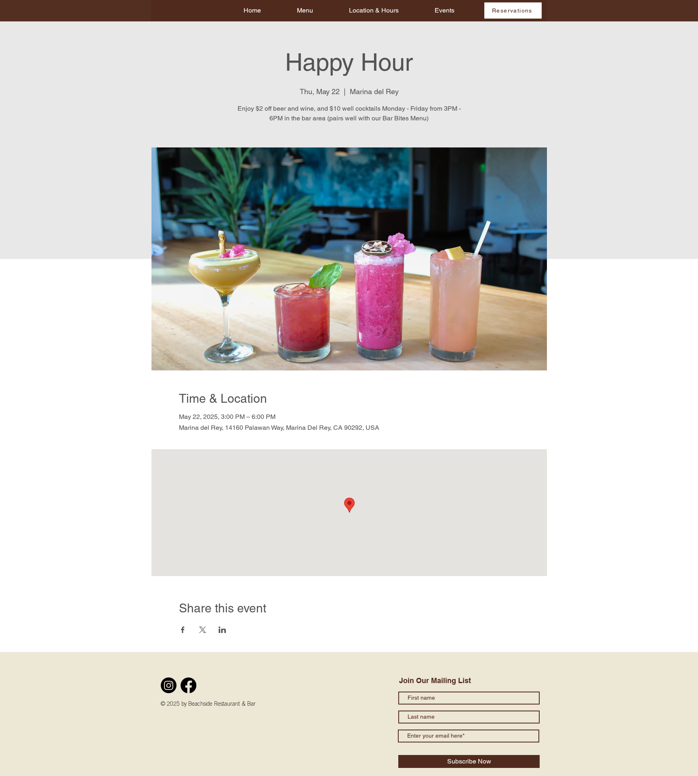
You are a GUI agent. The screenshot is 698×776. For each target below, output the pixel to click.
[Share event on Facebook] (183, 630)
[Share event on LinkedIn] (222, 630)
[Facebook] (188, 685)
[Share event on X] (202, 630)
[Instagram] (169, 685)
